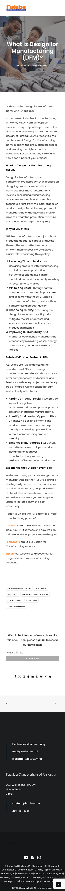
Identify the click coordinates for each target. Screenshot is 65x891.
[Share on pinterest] (28, 677)
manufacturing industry (35, 594)
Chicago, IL (53, 866)
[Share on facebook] (15, 677)
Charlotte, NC (39, 866)
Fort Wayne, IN (54, 869)
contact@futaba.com (26, 803)
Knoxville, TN (6, 877)
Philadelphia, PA (10, 881)
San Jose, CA (27, 881)
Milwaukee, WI (37, 877)
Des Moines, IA (25, 869)
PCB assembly (14, 600)
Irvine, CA (39, 873)
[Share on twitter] (20, 677)
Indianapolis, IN (24, 873)
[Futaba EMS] (16, 8)
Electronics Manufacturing (29, 744)
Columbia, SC (9, 869)
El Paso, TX (40, 869)
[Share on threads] (24, 677)
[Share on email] (50, 677)
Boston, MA (24, 866)
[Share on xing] (46, 677)
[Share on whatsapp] (37, 677)
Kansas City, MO (54, 873)
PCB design (31, 600)
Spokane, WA (43, 881)
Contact (11, 525)
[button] (57, 8)
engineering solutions (19, 588)
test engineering (16, 606)
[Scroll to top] (58, 884)
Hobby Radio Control (25, 751)
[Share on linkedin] (32, 677)
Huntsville (41, 588)
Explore (10, 553)
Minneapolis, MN (55, 877)
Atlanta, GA (11, 866)
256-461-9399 (21, 810)
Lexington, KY (21, 877)
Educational (41, 65)
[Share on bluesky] (41, 677)
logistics (13, 594)
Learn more (13, 542)
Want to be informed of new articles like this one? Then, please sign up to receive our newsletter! (32, 640)
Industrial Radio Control (27, 759)
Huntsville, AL (8, 873)
